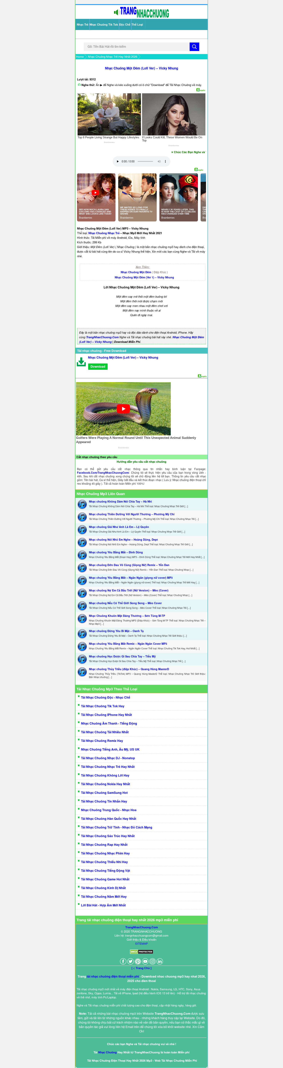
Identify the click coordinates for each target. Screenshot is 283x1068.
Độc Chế (124, 24)
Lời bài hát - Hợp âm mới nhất (103, 905)
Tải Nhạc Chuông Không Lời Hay (105, 775)
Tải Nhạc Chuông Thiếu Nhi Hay (104, 862)
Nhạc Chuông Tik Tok (104, 24)
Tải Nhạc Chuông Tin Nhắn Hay (104, 801)
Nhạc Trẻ (82, 24)
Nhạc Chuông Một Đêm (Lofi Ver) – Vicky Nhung (141, 68)
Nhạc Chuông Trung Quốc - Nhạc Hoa (108, 810)
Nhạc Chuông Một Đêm (136, 272)
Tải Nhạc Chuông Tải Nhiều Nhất (105, 732)
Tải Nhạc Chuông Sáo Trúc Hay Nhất (108, 836)
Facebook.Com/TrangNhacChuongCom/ (103, 472)
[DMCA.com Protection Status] (141, 953)
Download (97, 366)
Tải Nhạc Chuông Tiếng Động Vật (105, 870)
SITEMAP (141, 943)
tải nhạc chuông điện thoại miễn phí (113, 976)
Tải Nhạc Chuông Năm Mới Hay (104, 896)
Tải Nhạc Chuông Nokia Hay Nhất (105, 784)
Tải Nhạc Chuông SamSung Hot (104, 792)
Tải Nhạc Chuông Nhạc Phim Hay (105, 853)
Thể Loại (137, 24)
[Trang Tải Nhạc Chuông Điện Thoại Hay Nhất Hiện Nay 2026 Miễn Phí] (141, 17)
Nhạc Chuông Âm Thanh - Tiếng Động (109, 723)
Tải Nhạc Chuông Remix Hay (102, 740)
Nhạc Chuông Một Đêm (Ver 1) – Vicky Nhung (144, 277)
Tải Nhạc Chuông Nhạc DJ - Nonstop (108, 758)
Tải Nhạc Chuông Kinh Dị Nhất (103, 888)
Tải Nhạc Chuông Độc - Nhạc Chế (105, 697)
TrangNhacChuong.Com (102, 337)
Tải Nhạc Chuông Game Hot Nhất (105, 879)
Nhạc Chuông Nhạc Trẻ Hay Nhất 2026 (112, 56)
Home (80, 56)
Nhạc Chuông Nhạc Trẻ (104, 233)
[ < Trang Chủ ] (141, 968)
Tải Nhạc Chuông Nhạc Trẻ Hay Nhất (108, 766)
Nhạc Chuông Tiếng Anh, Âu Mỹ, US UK (110, 749)
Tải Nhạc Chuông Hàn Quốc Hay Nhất (108, 818)
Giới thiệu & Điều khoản (141, 939)
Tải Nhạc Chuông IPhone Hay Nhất (106, 714)
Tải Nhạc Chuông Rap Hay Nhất (104, 844)
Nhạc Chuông (107, 1052)
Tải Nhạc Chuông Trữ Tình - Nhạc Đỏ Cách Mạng (116, 827)
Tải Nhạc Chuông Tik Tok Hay (102, 706)
